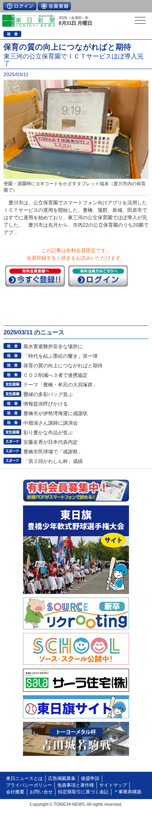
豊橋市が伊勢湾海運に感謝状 (55, 413)
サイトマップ (113, 785)
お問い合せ (41, 791)
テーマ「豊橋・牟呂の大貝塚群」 (60, 384)
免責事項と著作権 (75, 785)
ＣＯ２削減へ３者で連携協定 (55, 375)
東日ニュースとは (24, 778)
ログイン (19, 6)
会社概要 (15, 791)
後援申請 (90, 778)
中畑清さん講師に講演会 (50, 423)
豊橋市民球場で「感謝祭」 (53, 451)
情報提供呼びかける (45, 404)
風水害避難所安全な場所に (53, 346)
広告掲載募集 (62, 778)
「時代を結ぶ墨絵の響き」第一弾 (60, 356)
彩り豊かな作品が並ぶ (48, 432)
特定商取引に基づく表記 (83, 791)
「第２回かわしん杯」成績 (53, 461)
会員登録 (54, 6)
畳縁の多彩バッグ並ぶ (48, 394)
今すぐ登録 (35, 276)
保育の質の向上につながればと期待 (63, 365)
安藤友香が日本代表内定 (50, 442)
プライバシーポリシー (29, 785)
